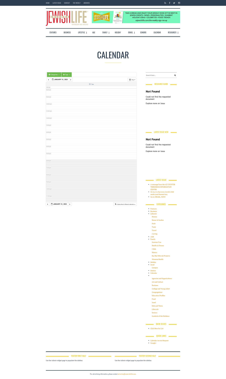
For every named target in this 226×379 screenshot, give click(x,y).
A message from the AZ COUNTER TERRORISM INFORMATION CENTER (162, 187)
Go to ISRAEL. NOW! (158, 197)
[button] (124, 204)
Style (153, 223)
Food (154, 299)
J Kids (154, 249)
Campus (155, 267)
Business (67, 32)
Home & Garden (158, 220)
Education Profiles (158, 295)
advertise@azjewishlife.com (127, 374)
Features (53, 32)
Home (48, 3)
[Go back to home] (67, 18)
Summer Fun (156, 242)
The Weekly (77, 3)
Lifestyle (81, 32)
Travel (154, 230)
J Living (154, 234)
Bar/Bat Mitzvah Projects (161, 256)
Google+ (153, 343)
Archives (87, 3)
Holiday (118, 32)
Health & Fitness (158, 245)
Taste (154, 227)
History (154, 252)
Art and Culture (157, 282)
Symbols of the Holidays (160, 316)
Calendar (157, 32)
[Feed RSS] (165, 3)
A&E (93, 32)
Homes (154, 217)
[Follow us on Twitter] (174, 3)
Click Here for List (156, 328)
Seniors (143, 32)
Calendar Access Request (159, 340)
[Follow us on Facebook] (170, 3)
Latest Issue (57, 3)
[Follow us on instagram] (178, 3)
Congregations (157, 292)
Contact (67, 3)
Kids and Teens (157, 306)
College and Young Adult (161, 289)
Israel (130, 32)
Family (104, 32)
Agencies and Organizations (162, 278)
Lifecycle (155, 309)
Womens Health (157, 259)
